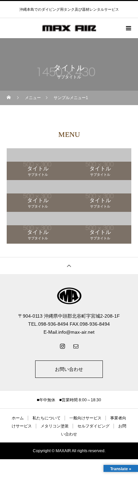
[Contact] (75, 346)
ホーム (18, 418)
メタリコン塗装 (55, 426)
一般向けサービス (85, 418)
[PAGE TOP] (69, 265)
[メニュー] (128, 28)
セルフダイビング (93, 426)
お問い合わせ (69, 369)
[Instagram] (62, 346)
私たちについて (46, 418)
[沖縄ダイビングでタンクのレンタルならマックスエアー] (69, 296)
